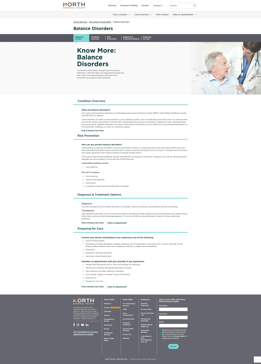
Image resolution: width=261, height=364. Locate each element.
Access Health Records (128, 329)
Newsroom (108, 325)
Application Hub (122, 359)
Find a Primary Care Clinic (93, 131)
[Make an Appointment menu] (196, 14)
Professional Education (145, 320)
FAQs (125, 309)
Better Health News (109, 339)
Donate (145, 5)
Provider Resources (145, 304)
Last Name (163, 314)
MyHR (107, 359)
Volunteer (107, 311)
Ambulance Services (108, 333)
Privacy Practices (147, 314)
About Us (107, 303)
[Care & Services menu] (151, 14)
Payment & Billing (129, 5)
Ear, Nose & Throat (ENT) (100, 22)
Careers (107, 307)
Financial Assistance (127, 324)
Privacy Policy (146, 309)
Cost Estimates (128, 319)
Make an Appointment (117, 223)
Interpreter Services (145, 331)
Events (106, 329)
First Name (163, 305)
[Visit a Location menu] (129, 14)
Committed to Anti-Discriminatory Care (147, 339)
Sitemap (126, 338)
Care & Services (80, 22)
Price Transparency (128, 314)
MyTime (113, 359)
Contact (157, 5)
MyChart (112, 5)
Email (161, 322)
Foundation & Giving (109, 320)
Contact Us (127, 334)
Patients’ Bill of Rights (147, 325)
